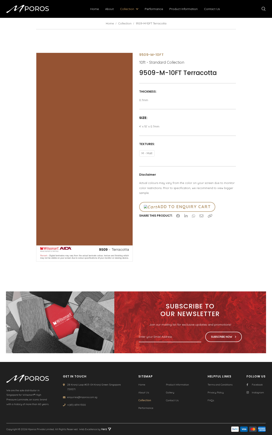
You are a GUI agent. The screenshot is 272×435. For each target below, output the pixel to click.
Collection (127, 9)
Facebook (257, 384)
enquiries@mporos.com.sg (82, 397)
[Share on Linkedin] (186, 216)
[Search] (264, 9)
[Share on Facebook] (178, 216)
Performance (154, 9)
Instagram (258, 392)
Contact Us (212, 9)
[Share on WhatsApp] (193, 216)
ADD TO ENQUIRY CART (184, 206)
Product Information (183, 9)
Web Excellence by (93, 429)
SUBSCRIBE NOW (222, 336)
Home (94, 9)
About (109, 9)
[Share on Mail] (201, 216)
